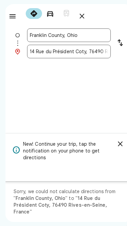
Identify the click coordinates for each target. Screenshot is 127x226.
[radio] (34, 13)
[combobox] (69, 35)
